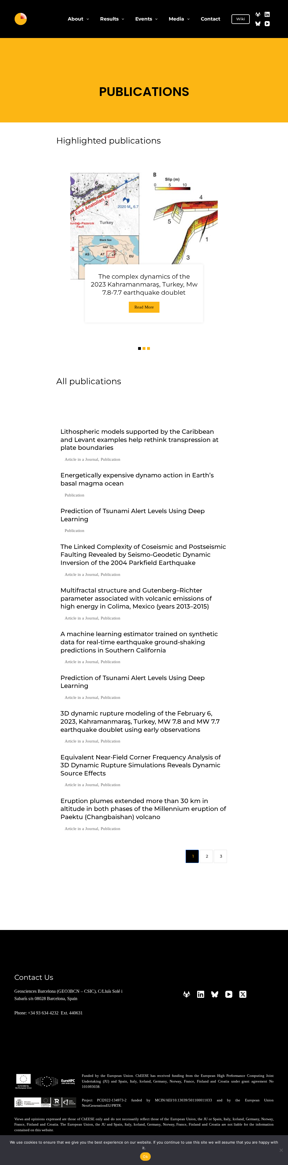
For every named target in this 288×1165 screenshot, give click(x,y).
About (75, 19)
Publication (110, 459)
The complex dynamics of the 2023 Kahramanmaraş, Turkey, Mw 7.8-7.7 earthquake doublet (144, 284)
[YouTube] (267, 23)
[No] (281, 1150)
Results (109, 19)
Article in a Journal (81, 459)
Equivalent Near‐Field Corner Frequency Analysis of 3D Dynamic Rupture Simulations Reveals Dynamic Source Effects (140, 765)
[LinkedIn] (267, 14)
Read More (144, 307)
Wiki (240, 19)
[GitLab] (257, 14)
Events (143, 19)
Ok (145, 1156)
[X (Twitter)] (242, 994)
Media (176, 19)
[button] (139, 348)
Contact (210, 19)
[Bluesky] (257, 23)
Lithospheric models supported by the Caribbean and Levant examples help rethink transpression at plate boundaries (139, 439)
